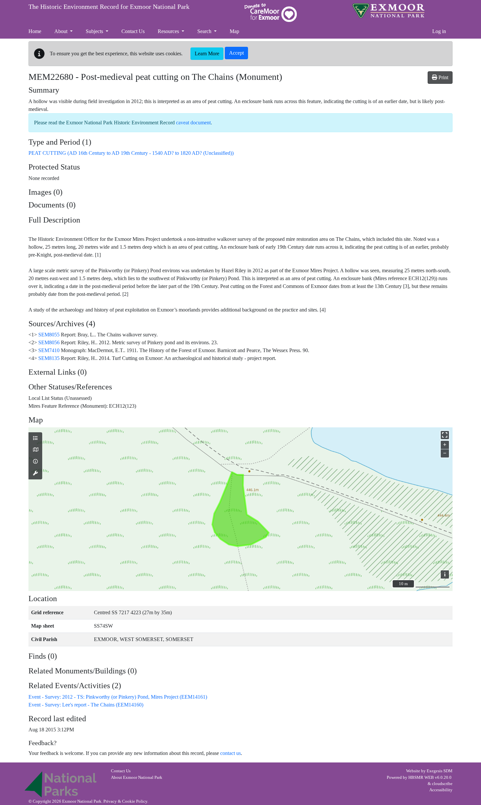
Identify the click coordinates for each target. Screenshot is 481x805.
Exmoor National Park (388, 10)
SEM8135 (49, 358)
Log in (439, 31)
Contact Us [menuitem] (133, 31)
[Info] (35, 462)
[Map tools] (35, 473)
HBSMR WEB (421, 777)
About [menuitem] (61, 31)
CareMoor (270, 12)
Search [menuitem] (205, 31)
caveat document (193, 122)
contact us (230, 753)
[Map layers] (35, 438)
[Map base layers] (35, 450)
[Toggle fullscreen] (445, 435)
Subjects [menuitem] (95, 31)
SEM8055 (49, 334)
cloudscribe (442, 783)
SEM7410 (49, 350)
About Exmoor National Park (136, 777)
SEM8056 (49, 342)
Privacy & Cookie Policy (125, 801)
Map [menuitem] (234, 31)
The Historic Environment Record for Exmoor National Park (108, 6)
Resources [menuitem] (169, 31)
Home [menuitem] (34, 31)
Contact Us (121, 771)
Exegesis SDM (440, 771)
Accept (236, 53)
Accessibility (441, 790)
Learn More (207, 53)
